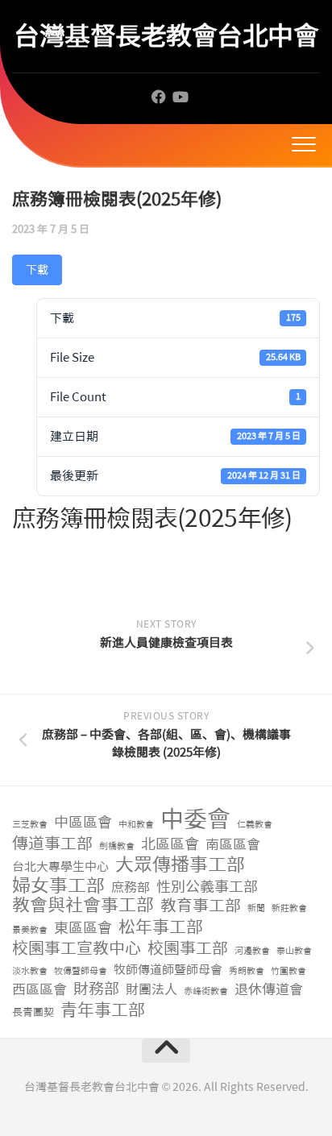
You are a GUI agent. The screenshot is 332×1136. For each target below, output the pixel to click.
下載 (37, 270)
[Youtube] (179, 96)
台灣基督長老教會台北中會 (166, 35)
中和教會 (136, 825)
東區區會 (83, 928)
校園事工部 (187, 948)
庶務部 (130, 887)
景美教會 (30, 930)
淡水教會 (30, 971)
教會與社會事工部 (83, 906)
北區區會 (170, 844)
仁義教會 (254, 825)
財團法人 (151, 989)
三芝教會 (30, 825)
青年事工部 (102, 1010)
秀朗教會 (246, 971)
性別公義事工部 (207, 887)
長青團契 (33, 1012)
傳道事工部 (52, 844)
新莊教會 (289, 908)
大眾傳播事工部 (180, 865)
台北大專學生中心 (60, 867)
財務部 (96, 990)
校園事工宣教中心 (76, 948)
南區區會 (232, 844)
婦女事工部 (58, 886)
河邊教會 (252, 951)
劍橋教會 (117, 846)
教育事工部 (200, 906)
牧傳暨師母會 (80, 971)
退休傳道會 (268, 989)
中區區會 (83, 823)
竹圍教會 (288, 971)
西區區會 (39, 989)
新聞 (256, 908)
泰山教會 (294, 951)
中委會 (195, 820)
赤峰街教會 (206, 991)
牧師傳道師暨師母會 (168, 970)
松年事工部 (160, 927)
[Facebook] (158, 96)
